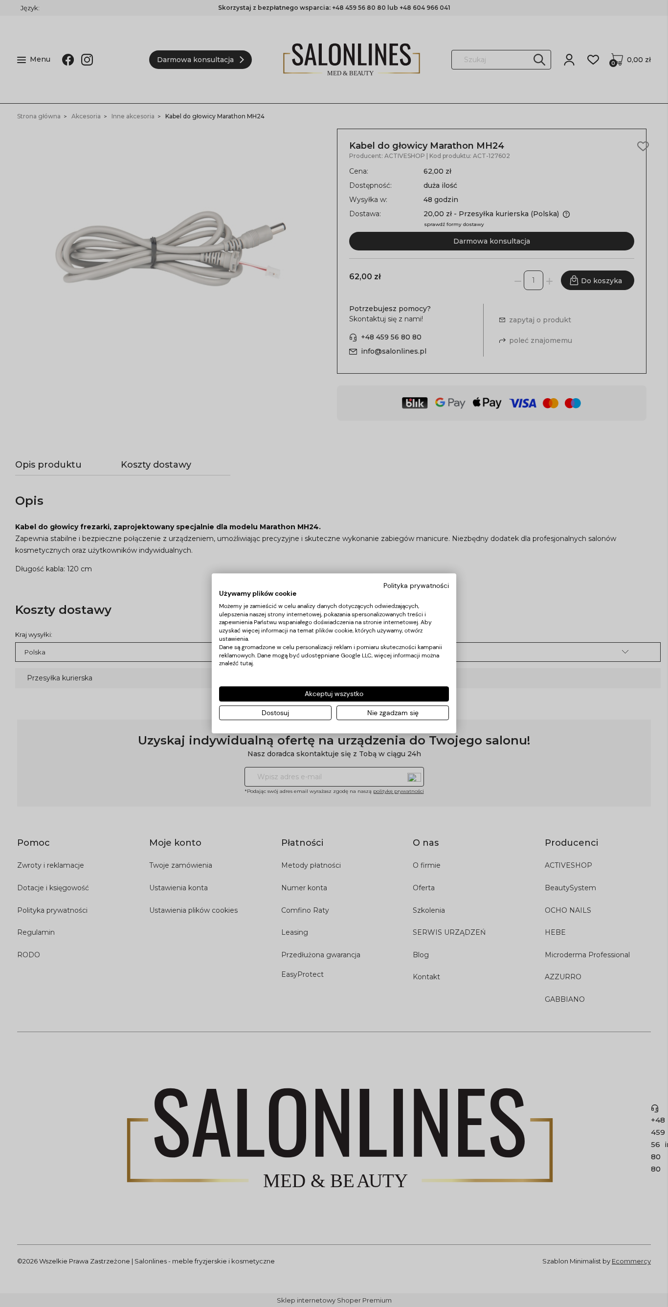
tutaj (246, 664)
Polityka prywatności (416, 585)
